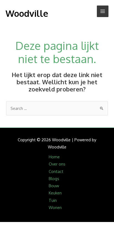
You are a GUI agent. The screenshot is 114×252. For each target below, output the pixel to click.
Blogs (54, 178)
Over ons (57, 163)
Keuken (55, 192)
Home (54, 156)
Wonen (55, 207)
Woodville (27, 13)
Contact (56, 171)
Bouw (54, 185)
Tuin (53, 200)
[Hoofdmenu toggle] (102, 11)
